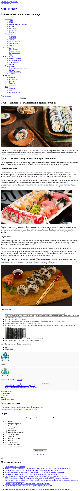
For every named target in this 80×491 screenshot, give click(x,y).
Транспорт (13, 85)
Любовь (10, 422)
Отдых (11, 70)
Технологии (9, 75)
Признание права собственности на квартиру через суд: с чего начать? (30, 485)
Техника (12, 83)
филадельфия (9, 399)
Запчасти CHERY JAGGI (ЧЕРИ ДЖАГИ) (20, 386)
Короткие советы (15, 60)
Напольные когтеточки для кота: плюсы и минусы (23, 340)
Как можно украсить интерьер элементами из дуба (19, 409)
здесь (67, 184)
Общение (12, 38)
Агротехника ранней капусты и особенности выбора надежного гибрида (31, 474)
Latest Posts (9, 349)
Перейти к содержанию (9, 2)
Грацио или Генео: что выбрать (16, 319)
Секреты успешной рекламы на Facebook (50, 314)
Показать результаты (40, 454)
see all (19, 380)
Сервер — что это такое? (34, 338)
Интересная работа (14, 424)
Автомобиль (12, 430)
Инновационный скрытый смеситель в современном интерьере (27, 484)
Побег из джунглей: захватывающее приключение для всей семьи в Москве (32, 470)
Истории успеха (15, 58)
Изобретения (13, 79)
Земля (11, 21)
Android (12, 89)
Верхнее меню (6, 4)
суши (3, 399)
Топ (6, 87)
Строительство (14, 51)
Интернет (12, 81)
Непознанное (14, 28)
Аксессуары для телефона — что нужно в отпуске (23, 384)
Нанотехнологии (14, 438)
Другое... (11, 440)
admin (10, 391)
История (12, 22)
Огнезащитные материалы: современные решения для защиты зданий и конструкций (35, 476)
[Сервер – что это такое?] (15, 338)
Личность (8, 34)
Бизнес (7, 47)
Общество (12, 39)
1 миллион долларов (15, 447)
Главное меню (6, 96)
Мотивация (9, 56)
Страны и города (15, 72)
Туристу (12, 73)
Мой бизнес (13, 49)
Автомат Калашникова (16, 432)
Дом (10, 55)
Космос (11, 26)
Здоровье (12, 36)
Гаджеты (12, 77)
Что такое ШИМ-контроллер (15, 467)
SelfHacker (9, 9)
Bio (6, 347)
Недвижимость (14, 53)
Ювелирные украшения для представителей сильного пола (22, 407)
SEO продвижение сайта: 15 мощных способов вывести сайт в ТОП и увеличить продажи (37, 478)
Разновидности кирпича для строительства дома (22, 323)
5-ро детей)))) (12, 428)
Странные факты (15, 30)
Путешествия (9, 66)
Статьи (11, 32)
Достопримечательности (18, 68)
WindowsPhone (14, 92)
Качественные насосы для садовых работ (50, 321)
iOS (10, 90)
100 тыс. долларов (14, 445)
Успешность (13, 62)
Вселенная (8, 19)
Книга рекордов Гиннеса (18, 24)
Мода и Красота (15, 41)
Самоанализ (13, 43)
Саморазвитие (14, 45)
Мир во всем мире (14, 434)
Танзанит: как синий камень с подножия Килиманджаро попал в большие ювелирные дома (37, 469)
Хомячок (11, 436)
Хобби (11, 64)
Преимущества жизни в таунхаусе (17, 388)
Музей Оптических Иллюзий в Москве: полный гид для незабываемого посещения (34, 472)
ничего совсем (13, 442)
